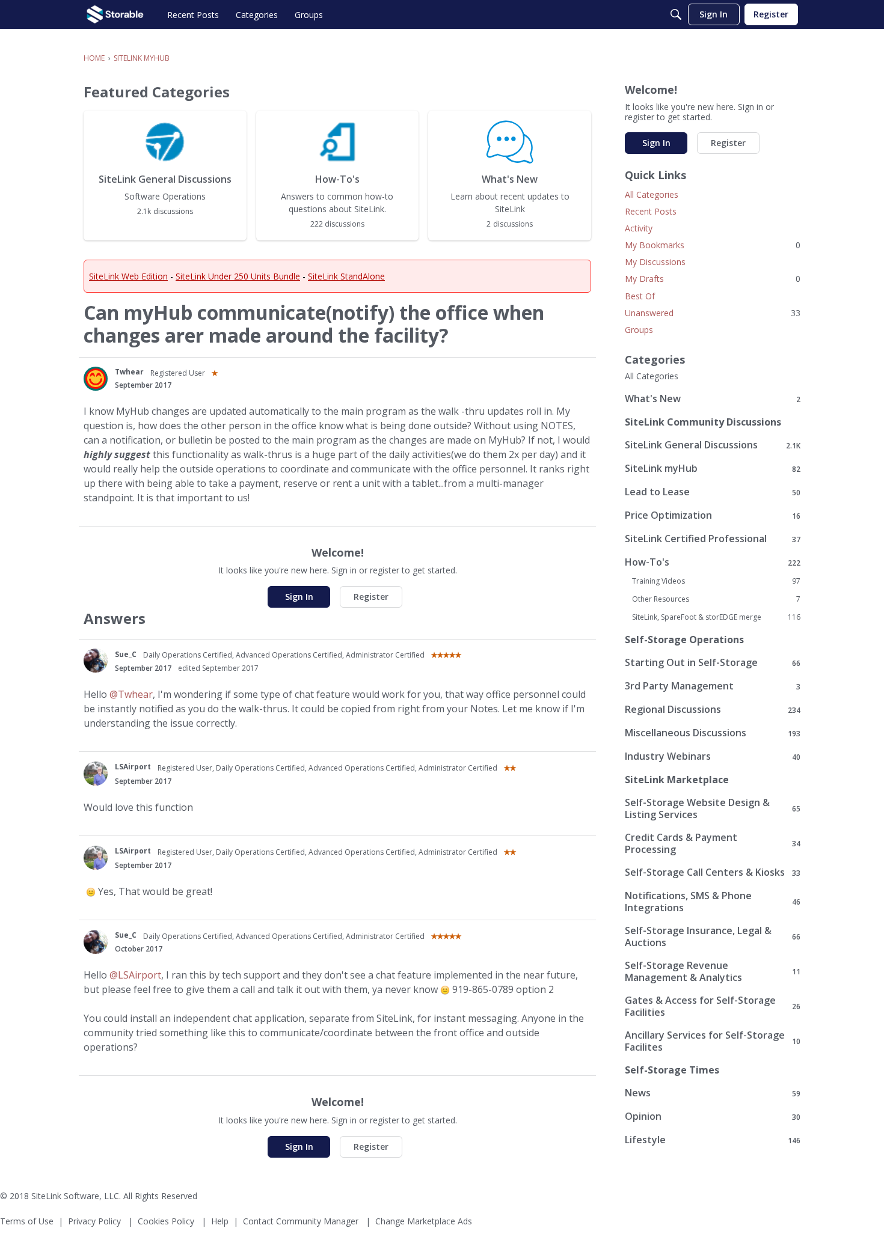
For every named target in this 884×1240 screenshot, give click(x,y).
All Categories (651, 194)
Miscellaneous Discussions (712, 733)
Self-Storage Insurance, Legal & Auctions (712, 936)
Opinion (712, 1116)
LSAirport (133, 767)
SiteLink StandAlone (346, 276)
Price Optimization (712, 515)
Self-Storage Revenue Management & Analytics (712, 971)
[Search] (676, 14)
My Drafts (712, 278)
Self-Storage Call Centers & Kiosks (712, 872)
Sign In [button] (299, 596)
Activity (638, 228)
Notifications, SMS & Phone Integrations (712, 902)
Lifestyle (712, 1140)
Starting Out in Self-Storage (712, 662)
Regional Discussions (712, 709)
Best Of (640, 296)
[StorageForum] (115, 14)
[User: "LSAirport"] (96, 774)
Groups (639, 329)
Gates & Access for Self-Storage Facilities (712, 1006)
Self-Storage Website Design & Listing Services (712, 808)
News (712, 1093)
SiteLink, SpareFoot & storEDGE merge (716, 617)
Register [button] (371, 596)
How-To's (712, 562)
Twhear (129, 372)
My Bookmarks (712, 245)
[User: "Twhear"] (96, 379)
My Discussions (655, 261)
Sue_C (126, 654)
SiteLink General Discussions (712, 445)
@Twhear (131, 694)
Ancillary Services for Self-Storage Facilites (712, 1041)
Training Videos (716, 581)
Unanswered (712, 313)
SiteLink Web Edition (128, 276)
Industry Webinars (712, 756)
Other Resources (716, 599)
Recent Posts (651, 211)
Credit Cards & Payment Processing (712, 843)
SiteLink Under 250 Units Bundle (238, 276)
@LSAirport (135, 975)
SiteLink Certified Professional (712, 539)
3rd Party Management (712, 686)
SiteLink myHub (712, 468)
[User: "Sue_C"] (96, 661)
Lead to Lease (712, 492)
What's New (712, 398)
